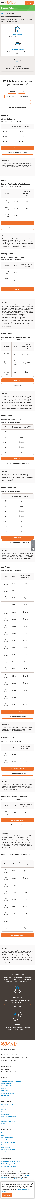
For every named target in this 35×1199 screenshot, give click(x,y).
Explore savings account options (17, 227)
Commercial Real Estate (7, 1086)
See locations (17, 1006)
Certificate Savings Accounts (8, 1166)
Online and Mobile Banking (8, 1093)
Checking (12, 91)
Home (2, 13)
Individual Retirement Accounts (17, 107)
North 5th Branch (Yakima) (8, 1142)
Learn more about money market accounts (17, 463)
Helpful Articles (5, 1119)
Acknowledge (7, 1195)
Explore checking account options (17, 152)
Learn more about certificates (18, 716)
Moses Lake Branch (6, 1140)
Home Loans (4, 1090)
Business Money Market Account (10, 1164)
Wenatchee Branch (6, 1152)
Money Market (9, 102)
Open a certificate (17, 711)
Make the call (17, 1033)
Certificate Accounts (23, 102)
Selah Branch (4, 1144)
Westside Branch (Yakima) (8, 1149)
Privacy (3, 1123)
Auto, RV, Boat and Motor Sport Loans (11, 1081)
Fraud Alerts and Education (8, 1116)
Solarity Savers (10, 96)
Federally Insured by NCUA (20, 1179)
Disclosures (4, 1109)
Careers (3, 1132)
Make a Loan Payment (7, 1137)
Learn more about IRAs (17, 825)
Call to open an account (17, 768)
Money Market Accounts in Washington (11, 1161)
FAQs (2, 1111)
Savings (22, 91)
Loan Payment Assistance (8, 1121)
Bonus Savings (24, 96)
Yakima (27, 1175)
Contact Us (4, 1135)
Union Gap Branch (6, 1147)
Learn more (17, 294)
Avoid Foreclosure (6, 1107)
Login (30, 3)
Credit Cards (4, 1088)
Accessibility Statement (7, 1104)
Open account (17, 147)
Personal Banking (6, 1095)
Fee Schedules (5, 1114)
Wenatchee (4, 1177)
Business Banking (6, 1083)
